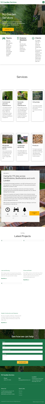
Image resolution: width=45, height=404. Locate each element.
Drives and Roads (27, 270)
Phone (5, 378)
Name (3, 341)
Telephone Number (6, 350)
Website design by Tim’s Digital (38, 401)
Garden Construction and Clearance (9, 313)
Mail (19, 378)
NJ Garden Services (8, 2)
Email (3, 345)
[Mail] (16, 379)
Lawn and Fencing (5, 270)
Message (4, 354)
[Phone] (2, 379)
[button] (43, 2)
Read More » (4, 278)
